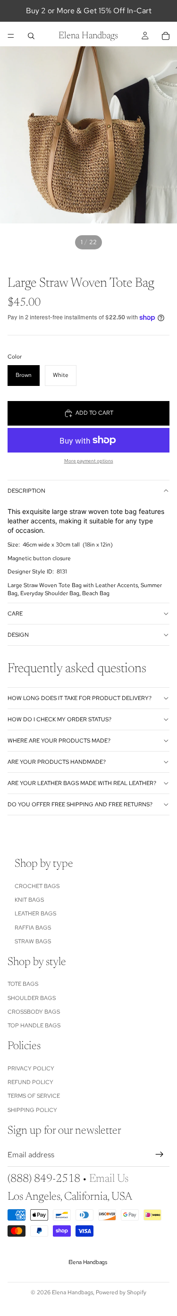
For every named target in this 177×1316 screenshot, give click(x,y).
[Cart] (165, 36)
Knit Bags (29, 900)
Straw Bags (33, 941)
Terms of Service (34, 1096)
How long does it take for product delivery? (80, 698)
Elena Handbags (72, 1292)
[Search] (31, 36)
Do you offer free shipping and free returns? (80, 804)
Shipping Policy (32, 1110)
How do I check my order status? (59, 719)
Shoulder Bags (32, 998)
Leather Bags (35, 913)
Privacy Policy (31, 1068)
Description (26, 491)
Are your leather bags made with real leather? (82, 783)
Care (15, 613)
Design (18, 635)
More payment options (88, 461)
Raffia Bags (33, 927)
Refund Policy (30, 1082)
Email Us (108, 1179)
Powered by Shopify (121, 1292)
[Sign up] (159, 1154)
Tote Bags (23, 984)
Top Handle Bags (34, 1025)
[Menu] (11, 36)
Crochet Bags (37, 886)
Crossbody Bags (34, 1012)
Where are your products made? (59, 740)
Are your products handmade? (57, 762)
